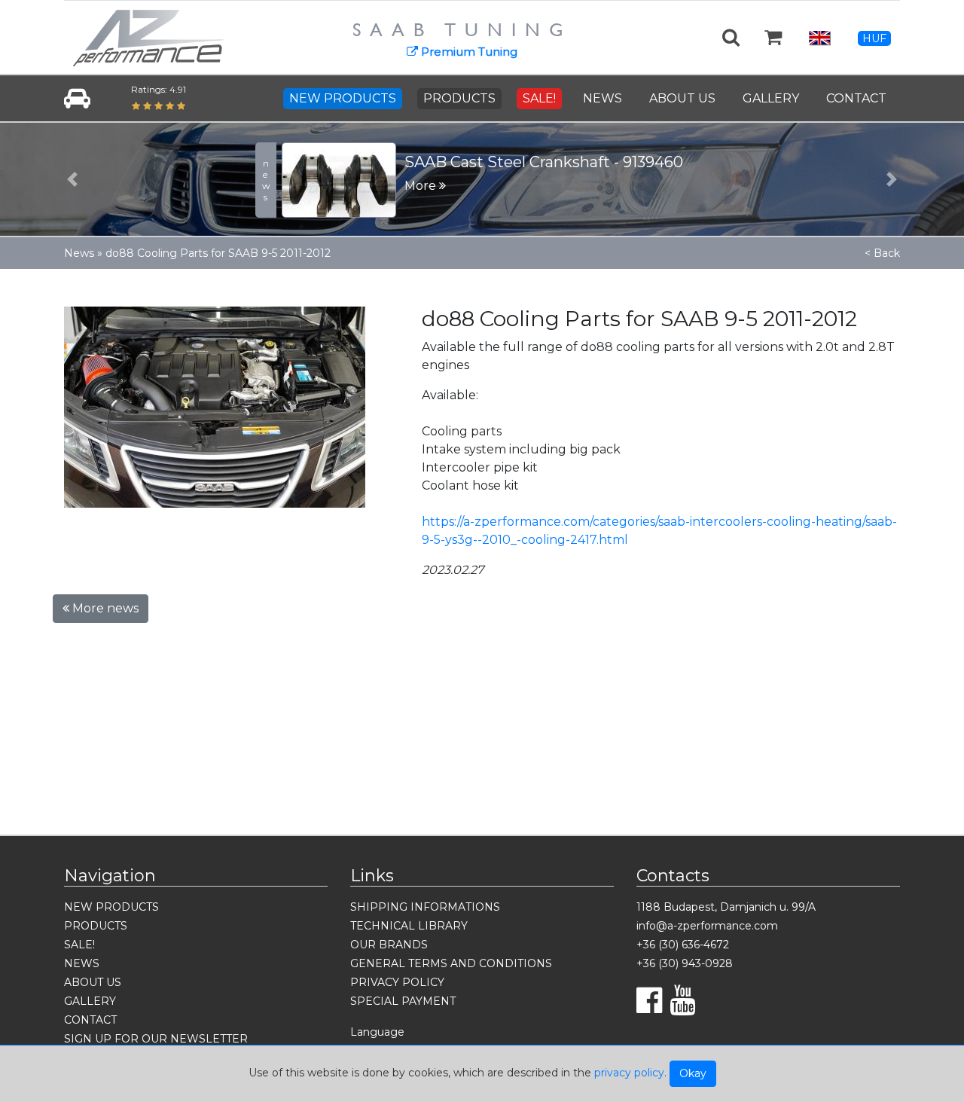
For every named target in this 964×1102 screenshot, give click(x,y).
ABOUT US (682, 98)
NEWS (602, 98)
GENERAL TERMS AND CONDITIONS (451, 963)
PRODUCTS (459, 98)
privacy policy (629, 1072)
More (421, 186)
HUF (874, 38)
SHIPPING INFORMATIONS (425, 907)
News (79, 253)
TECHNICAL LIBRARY (409, 926)
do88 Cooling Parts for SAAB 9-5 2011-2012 (218, 253)
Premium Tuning (467, 51)
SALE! (539, 98)
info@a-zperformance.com (707, 926)
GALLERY (771, 98)
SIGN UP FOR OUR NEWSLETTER (156, 1039)
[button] (72, 179)
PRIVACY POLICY (397, 982)
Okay (692, 1073)
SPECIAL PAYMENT (403, 1001)
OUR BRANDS (389, 944)
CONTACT (856, 98)
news (266, 180)
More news (104, 608)
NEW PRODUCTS (342, 98)
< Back (882, 253)
